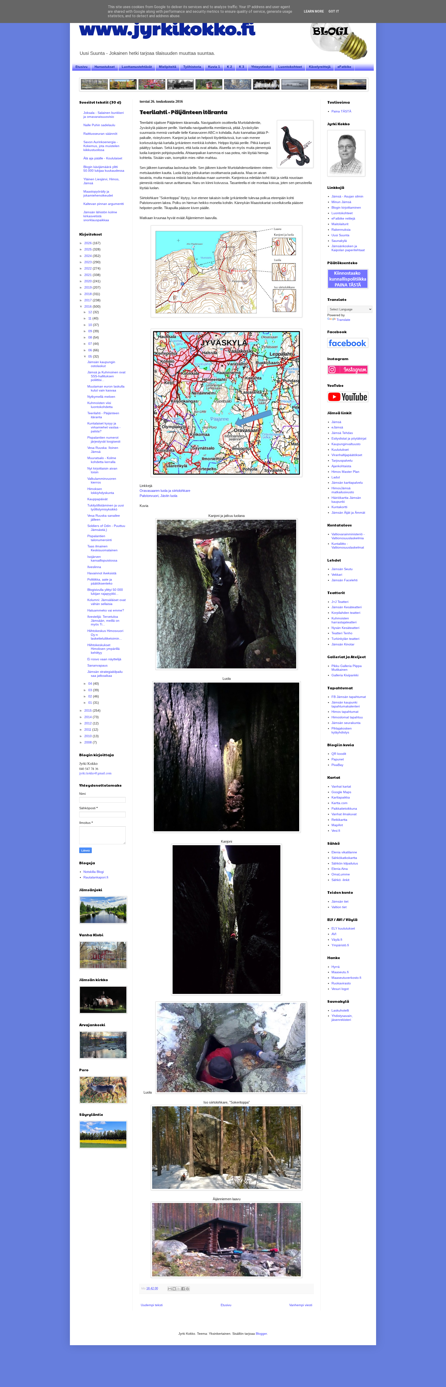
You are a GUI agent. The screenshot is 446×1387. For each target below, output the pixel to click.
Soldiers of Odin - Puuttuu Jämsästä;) (106, 528)
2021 (88, 275)
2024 (88, 256)
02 (90, 696)
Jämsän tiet (339, 901)
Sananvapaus (97, 665)
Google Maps (341, 792)
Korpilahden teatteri (345, 613)
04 (90, 683)
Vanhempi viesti (300, 1305)
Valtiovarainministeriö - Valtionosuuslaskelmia (348, 536)
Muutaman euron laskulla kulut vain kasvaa (106, 388)
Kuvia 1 (214, 67)
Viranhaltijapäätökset (346, 455)
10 (90, 325)
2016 (88, 306)
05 (90, 356)
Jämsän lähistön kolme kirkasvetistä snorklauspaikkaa (100, 216)
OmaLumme (340, 874)
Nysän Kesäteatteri (345, 628)
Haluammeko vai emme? (105, 610)
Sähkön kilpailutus (344, 863)
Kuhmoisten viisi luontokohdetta (100, 405)
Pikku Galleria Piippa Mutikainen (346, 668)
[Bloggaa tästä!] (174, 1288)
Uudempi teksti (152, 1305)
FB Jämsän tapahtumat (348, 697)
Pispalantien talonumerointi (99, 538)
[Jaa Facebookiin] (183, 1288)
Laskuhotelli (340, 1010)
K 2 (229, 67)
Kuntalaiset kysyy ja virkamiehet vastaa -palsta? (104, 427)
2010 (88, 736)
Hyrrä (335, 967)
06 (90, 350)
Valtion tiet (339, 907)
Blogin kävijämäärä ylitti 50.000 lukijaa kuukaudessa (103, 169)
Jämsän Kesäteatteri (346, 607)
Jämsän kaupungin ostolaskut (101, 364)
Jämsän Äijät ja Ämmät (348, 512)
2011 (88, 729)
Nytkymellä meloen (101, 396)
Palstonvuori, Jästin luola (158, 496)
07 (90, 343)
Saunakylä (339, 241)
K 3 (241, 67)
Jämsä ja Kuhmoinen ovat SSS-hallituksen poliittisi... (106, 376)
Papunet (337, 759)
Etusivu (81, 67)
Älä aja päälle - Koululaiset (102, 158)
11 (90, 318)
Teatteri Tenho (341, 633)
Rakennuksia (341, 229)
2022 (88, 268)
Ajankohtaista (341, 466)
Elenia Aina (339, 869)
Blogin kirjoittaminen (346, 207)
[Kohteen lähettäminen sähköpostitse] (169, 1288)
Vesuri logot (340, 989)
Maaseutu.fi (340, 972)
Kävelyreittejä (320, 67)
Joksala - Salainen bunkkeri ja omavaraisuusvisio (103, 114)
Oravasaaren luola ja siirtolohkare (165, 491)
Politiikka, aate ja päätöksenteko (99, 581)
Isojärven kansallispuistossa (102, 558)
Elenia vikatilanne (344, 852)
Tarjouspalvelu (342, 460)
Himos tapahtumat (344, 711)
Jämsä (336, 422)
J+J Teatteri (339, 602)
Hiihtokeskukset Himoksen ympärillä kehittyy (103, 649)
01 (90, 702)
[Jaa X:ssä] (178, 1288)
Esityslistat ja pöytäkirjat (348, 438)
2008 (88, 742)
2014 (88, 717)
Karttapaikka (340, 797)
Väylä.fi (336, 939)
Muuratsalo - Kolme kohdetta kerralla (101, 460)
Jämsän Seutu (342, 569)
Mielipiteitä (167, 67)
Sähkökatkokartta (344, 858)
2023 (88, 262)
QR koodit (338, 754)
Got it (333, 11)
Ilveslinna (94, 567)
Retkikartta (339, 820)
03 (90, 690)
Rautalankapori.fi (95, 877)
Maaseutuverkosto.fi (346, 977)
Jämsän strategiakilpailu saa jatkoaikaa (105, 673)
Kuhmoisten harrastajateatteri (344, 620)
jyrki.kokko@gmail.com (95, 773)
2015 (88, 710)
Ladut (335, 477)
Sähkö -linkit (340, 880)
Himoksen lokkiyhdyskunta (100, 491)
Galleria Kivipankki (344, 675)
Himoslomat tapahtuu (347, 717)
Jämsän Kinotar (342, 644)
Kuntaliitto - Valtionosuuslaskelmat (347, 545)
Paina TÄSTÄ (341, 111)
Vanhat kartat (341, 786)
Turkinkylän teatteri (345, 639)
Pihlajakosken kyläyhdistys (341, 730)
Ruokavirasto (341, 983)
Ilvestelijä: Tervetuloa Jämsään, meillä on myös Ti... (103, 620)
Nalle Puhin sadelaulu (99, 125)
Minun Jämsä (341, 202)
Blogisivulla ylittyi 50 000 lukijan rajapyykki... (105, 591)
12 (90, 312)
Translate (343, 320)
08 (90, 337)
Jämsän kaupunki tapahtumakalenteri (345, 704)
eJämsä (337, 427)
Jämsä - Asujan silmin (347, 196)
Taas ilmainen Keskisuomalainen (102, 548)
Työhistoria (192, 67)
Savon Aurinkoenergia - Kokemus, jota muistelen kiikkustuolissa (101, 146)
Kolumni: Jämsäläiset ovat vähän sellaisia (106, 602)
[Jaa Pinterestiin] (187, 1288)
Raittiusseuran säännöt (100, 133)
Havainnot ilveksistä (101, 573)
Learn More (314, 11)
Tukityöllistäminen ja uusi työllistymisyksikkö (105, 507)
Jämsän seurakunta (346, 723)
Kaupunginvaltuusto (346, 444)
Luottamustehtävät (137, 67)
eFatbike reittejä (343, 218)
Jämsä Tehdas (342, 433)
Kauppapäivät (97, 499)
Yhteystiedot (261, 67)
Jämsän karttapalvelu (347, 482)
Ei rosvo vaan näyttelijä (104, 659)
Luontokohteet (290, 67)
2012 (88, 723)
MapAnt (337, 825)
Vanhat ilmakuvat (344, 814)
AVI (333, 934)
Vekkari (336, 574)
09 (90, 331)
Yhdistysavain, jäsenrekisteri (342, 1018)
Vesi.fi (335, 830)
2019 (88, 287)
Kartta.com (339, 803)
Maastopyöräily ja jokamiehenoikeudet (98, 193)
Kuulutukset (340, 449)
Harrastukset (105, 67)
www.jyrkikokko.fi (167, 27)
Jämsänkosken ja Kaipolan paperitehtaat (348, 248)
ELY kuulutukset (343, 928)
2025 (88, 249)
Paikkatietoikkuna (344, 808)
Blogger (261, 1333)
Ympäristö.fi (340, 945)
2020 (88, 281)
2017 (88, 300)
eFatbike (344, 67)
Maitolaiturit (339, 224)
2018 (88, 294)
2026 (88, 243)
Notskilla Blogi (93, 872)
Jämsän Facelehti (344, 580)
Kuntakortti (339, 507)
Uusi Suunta (340, 235)
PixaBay (337, 765)
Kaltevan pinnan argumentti (103, 204)
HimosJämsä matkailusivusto (342, 490)
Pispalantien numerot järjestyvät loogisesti (103, 439)
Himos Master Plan (345, 471)
